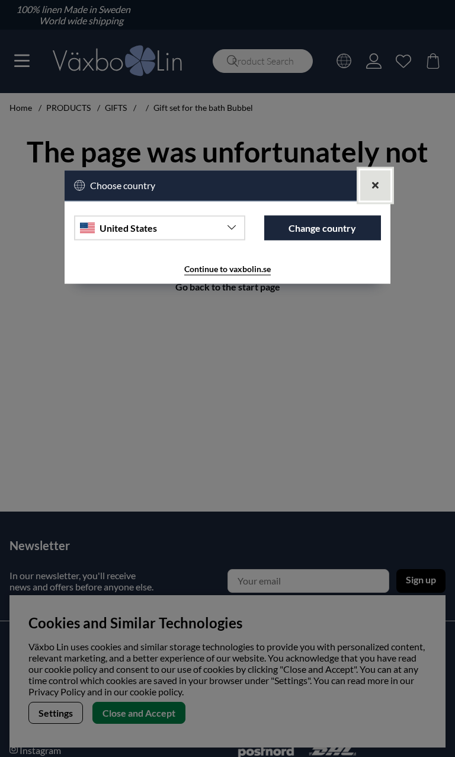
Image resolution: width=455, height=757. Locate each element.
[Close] (375, 186)
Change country (322, 228)
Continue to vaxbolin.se (227, 269)
